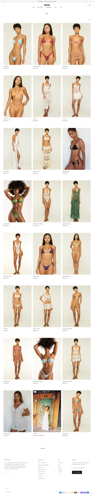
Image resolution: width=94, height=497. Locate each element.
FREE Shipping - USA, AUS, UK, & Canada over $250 (47, 1)
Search (86, 5)
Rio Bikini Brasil (6, 223)
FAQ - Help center (42, 462)
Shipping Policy (41, 478)
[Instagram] (8, 472)
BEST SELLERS (40, 7)
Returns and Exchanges (43, 465)
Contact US (40, 476)
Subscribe (77, 472)
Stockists (60, 469)
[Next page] (51, 447)
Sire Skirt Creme (36, 171)
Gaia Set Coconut (36, 328)
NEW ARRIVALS (49, 7)
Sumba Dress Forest (66, 223)
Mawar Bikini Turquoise (37, 381)
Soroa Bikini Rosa (6, 381)
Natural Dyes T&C (42, 469)
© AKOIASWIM (8, 491)
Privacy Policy (41, 474)
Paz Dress (35, 118)
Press (59, 465)
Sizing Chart (41, 467)
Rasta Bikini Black (65, 171)
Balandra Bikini (36, 276)
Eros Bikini (5, 328)
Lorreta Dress (6, 171)
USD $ (4, 5)
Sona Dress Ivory (6, 433)
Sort (89, 20)
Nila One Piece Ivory (7, 276)
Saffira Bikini (64, 66)
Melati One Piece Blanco (38, 223)
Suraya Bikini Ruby (37, 66)
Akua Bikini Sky (65, 433)
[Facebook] (4, 472)
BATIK (56, 7)
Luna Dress (35, 433)
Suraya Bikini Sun (6, 118)
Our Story (60, 462)
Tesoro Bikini (6, 66)
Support (60, 471)
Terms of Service (41, 471)
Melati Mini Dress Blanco (67, 381)
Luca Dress (64, 118)
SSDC (11, 493)
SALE (61, 7)
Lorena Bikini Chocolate (67, 328)
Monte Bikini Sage (66, 276)
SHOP (33, 7)
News (59, 467)
